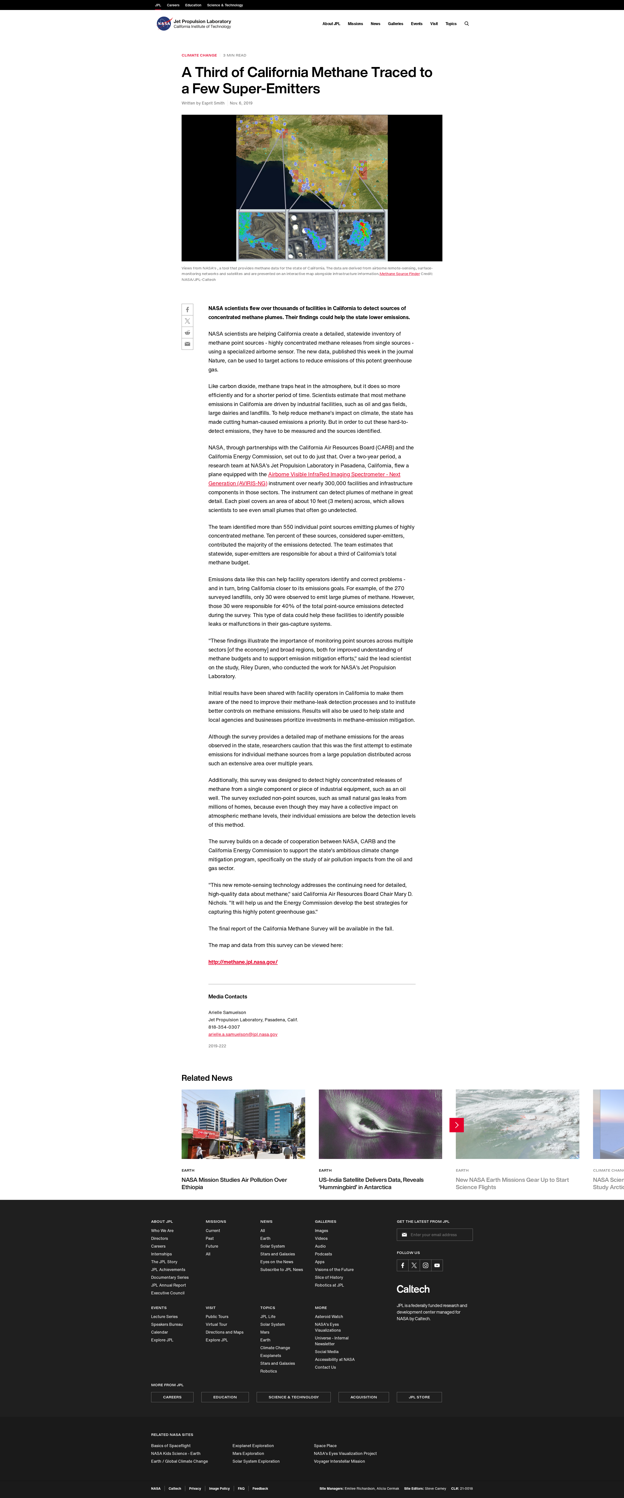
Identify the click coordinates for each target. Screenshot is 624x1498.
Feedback (260, 1488)
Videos (321, 1238)
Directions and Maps (225, 1332)
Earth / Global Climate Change (179, 1461)
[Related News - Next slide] (456, 1125)
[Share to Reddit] (187, 332)
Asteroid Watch (329, 1316)
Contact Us (325, 1367)
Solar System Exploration (256, 1461)
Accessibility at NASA (335, 1359)
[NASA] (164, 23)
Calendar (159, 1332)
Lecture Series (164, 1316)
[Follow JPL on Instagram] (425, 1265)
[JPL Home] (203, 23)
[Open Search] (467, 24)
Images (321, 1230)
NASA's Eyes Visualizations (328, 1327)
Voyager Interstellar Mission (339, 1461)
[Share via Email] (187, 344)
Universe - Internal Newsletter (332, 1341)
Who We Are (162, 1230)
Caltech (175, 1488)
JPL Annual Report (168, 1285)
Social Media (327, 1352)
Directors (159, 1238)
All (208, 1254)
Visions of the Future (334, 1269)
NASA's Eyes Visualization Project (345, 1453)
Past (210, 1238)
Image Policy (219, 1488)
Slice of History (329, 1277)
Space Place (325, 1446)
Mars (264, 1332)
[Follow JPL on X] (414, 1265)
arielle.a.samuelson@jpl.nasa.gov (243, 1034)
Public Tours (217, 1316)
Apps (319, 1262)
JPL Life (267, 1316)
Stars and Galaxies (277, 1254)
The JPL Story (164, 1262)
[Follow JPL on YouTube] (437, 1265)
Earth (265, 1238)
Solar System (272, 1246)
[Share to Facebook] (187, 309)
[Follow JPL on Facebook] (403, 1265)
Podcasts (323, 1254)
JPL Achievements (168, 1269)
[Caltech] (413, 1289)
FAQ (241, 1488)
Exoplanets (270, 1355)
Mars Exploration (248, 1453)
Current (213, 1230)
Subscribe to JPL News (281, 1269)
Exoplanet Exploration (253, 1446)
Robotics (268, 1371)
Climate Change (275, 1348)
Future (212, 1246)
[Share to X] (187, 321)
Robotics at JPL (329, 1285)
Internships (161, 1254)
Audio (320, 1246)
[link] (312, 188)
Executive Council (168, 1293)
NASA (156, 1488)
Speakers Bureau (167, 1324)
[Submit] (403, 1234)
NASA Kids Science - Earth (176, 1453)
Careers (158, 1246)
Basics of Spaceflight (171, 1446)
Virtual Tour (216, 1324)
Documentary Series (170, 1277)
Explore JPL (162, 1340)
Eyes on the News (276, 1262)
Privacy (195, 1488)
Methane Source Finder (400, 273)
